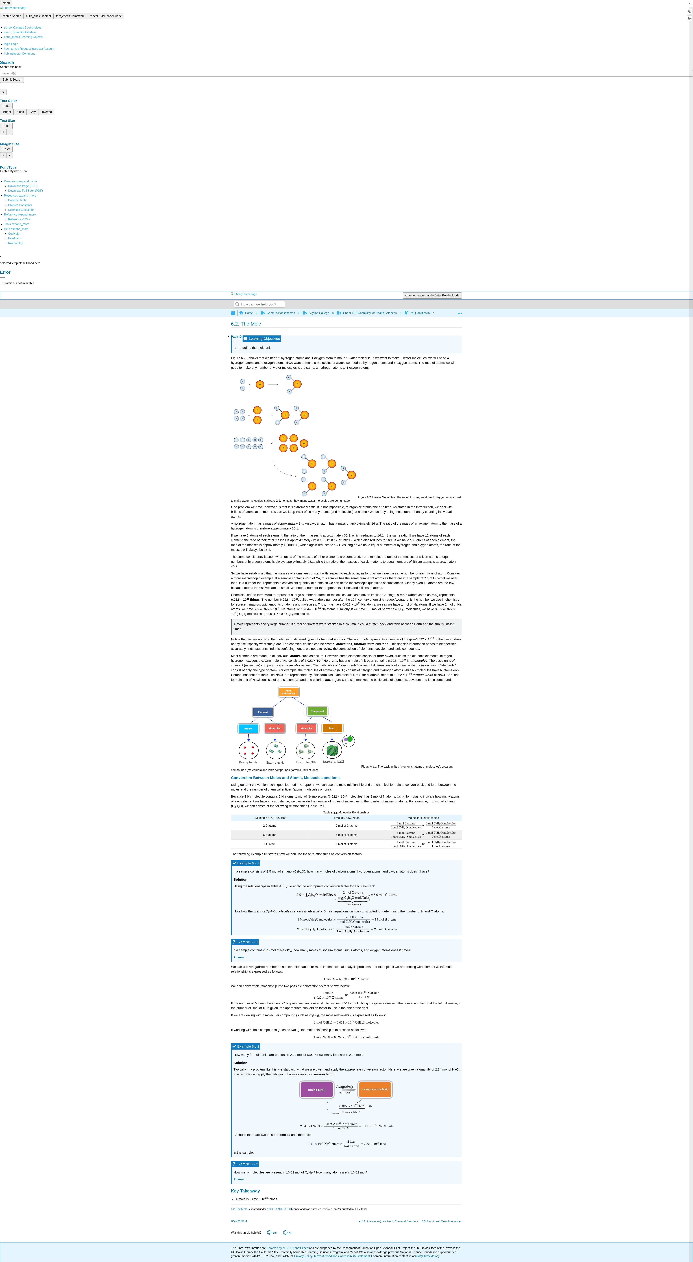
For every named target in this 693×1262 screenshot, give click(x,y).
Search (237, 304)
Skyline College (319, 313)
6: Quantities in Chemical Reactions (433, 313)
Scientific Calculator (21, 209)
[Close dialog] (2, 277)
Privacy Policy (303, 1256)
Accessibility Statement (355, 1256)
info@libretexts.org (427, 1256)
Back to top (237, 1220)
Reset (6, 105)
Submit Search (12, 79)
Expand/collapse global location (460, 312)
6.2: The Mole (239, 1209)
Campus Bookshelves (281, 313)
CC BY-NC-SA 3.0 (280, 1209)
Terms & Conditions (326, 1256)
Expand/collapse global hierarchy (235, 313)
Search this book (10, 66)
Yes (275, 1232)
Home (249, 313)
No (290, 1232)
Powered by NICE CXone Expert (288, 1248)
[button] (14, 238)
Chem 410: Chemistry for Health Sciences (369, 313)
